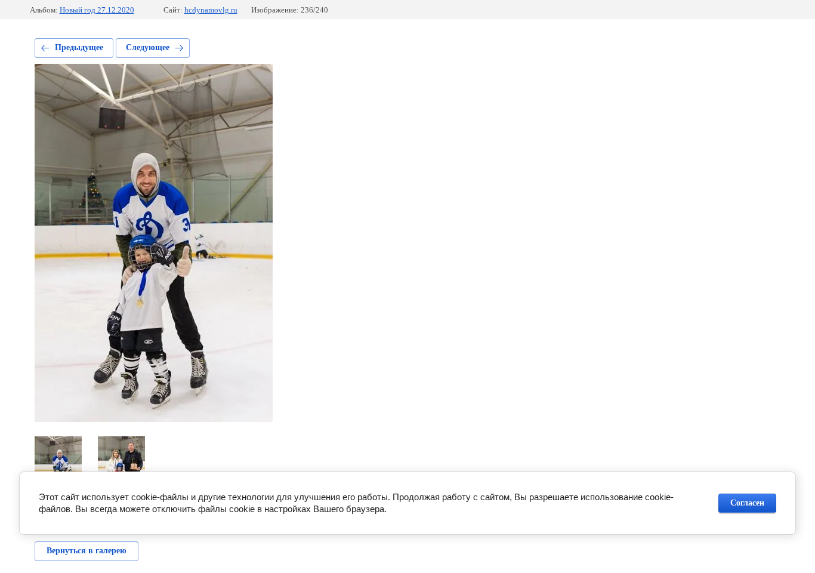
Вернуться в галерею (86, 550)
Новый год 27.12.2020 (97, 9)
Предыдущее (79, 47)
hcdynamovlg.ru (210, 9)
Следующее (147, 47)
